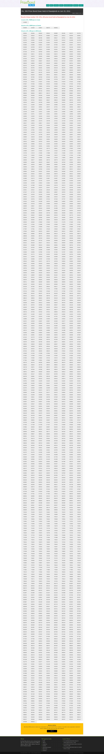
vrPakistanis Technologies (78, 752)
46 (82, 13)
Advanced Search (68, 5)
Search (61, 5)
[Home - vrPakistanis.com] (27, 6)
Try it (52, 731)
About (51, 5)
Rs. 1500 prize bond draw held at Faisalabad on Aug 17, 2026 (71, 742)
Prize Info (75, 5)
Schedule (56, 5)
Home (47, 5)
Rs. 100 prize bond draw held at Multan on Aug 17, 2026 (73, 745)
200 (80, 13)
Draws (77, 13)
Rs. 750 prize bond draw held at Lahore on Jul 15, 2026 (73, 748)
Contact (81, 5)
